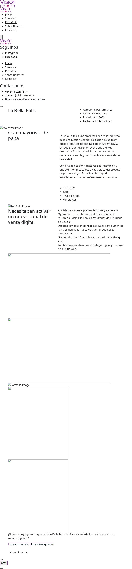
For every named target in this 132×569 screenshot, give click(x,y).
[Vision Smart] (7, 3)
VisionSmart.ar (19, 552)
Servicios (10, 18)
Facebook (11, 57)
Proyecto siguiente (42, 544)
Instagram (11, 53)
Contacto (10, 30)
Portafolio (11, 22)
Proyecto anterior (19, 544)
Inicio (8, 14)
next (3, 563)
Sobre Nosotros (14, 26)
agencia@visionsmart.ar (19, 95)
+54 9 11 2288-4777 (16, 91)
